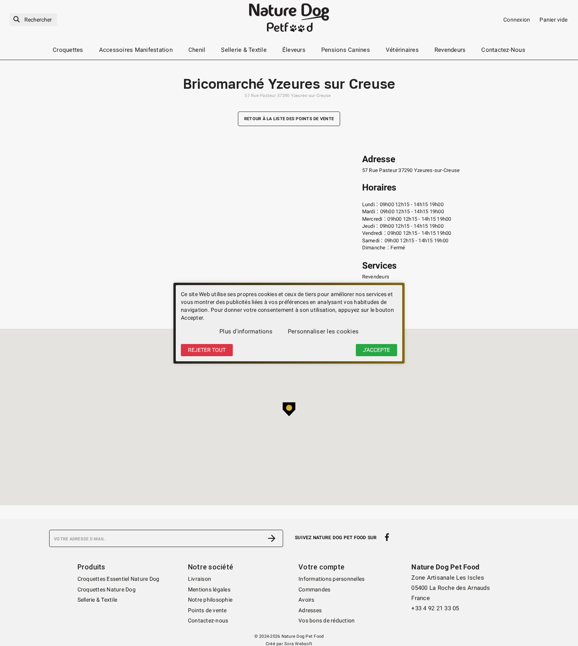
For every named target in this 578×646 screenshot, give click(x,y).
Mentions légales (209, 589)
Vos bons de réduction (326, 620)
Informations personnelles (331, 579)
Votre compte (321, 567)
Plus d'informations (245, 331)
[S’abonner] (271, 538)
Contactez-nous (208, 620)
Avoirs (306, 600)
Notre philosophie (210, 600)
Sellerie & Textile (97, 600)
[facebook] (387, 537)
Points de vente (207, 610)
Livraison (199, 579)
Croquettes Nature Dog (106, 589)
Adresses (310, 610)
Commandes (314, 589)
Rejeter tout (207, 350)
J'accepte (376, 350)
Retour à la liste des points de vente (289, 118)
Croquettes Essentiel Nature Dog (118, 579)
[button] (289, 409)
